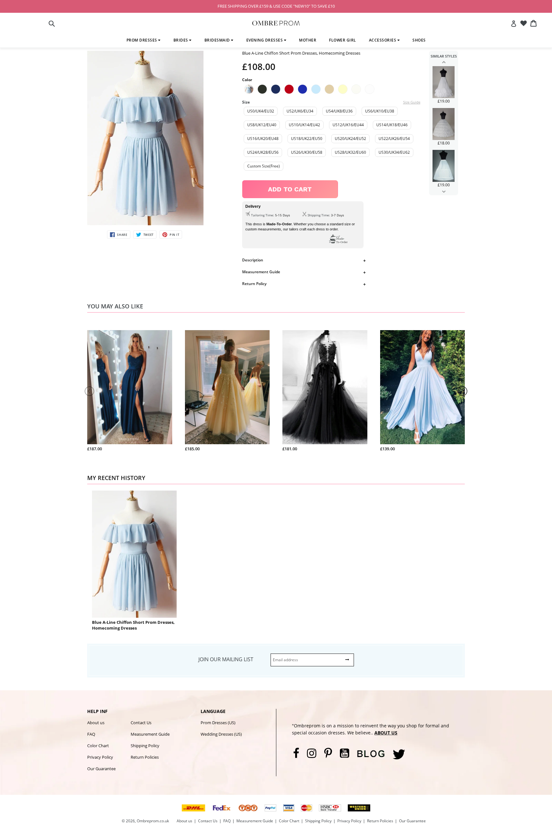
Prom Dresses (142, 40)
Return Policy (254, 283)
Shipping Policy (145, 745)
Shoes (419, 40)
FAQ (91, 734)
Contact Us (141, 722)
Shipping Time (318, 215)
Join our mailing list (225, 659)
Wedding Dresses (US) (221, 734)
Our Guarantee (101, 768)
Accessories (383, 40)
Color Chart (98, 745)
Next (443, 191)
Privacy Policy (100, 757)
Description (252, 260)
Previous (443, 62)
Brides (181, 40)
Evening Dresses (265, 40)
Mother (307, 40)
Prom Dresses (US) (218, 722)
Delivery (253, 206)
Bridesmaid (217, 40)
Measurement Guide (261, 272)
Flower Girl (342, 40)
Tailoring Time (262, 215)
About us (95, 722)
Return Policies (145, 757)
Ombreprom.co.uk (153, 821)
